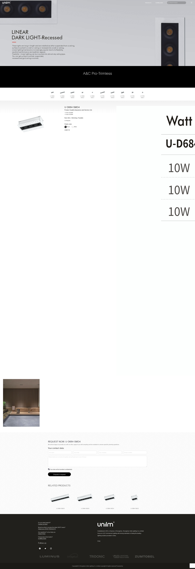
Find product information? (45, 537)
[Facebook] (40, 549)
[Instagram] (51, 549)
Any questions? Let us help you (46, 532)
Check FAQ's (41, 533)
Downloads (159, 2)
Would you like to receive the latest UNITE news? (51, 527)
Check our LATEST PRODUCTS (47, 529)
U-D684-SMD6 (85, 508)
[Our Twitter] (45, 549)
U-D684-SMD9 (60, 508)
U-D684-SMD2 (135, 508)
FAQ (99, 541)
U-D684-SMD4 (110, 508)
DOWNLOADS (42, 538)
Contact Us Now (42, 524)
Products (148, 2)
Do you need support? (44, 522)
